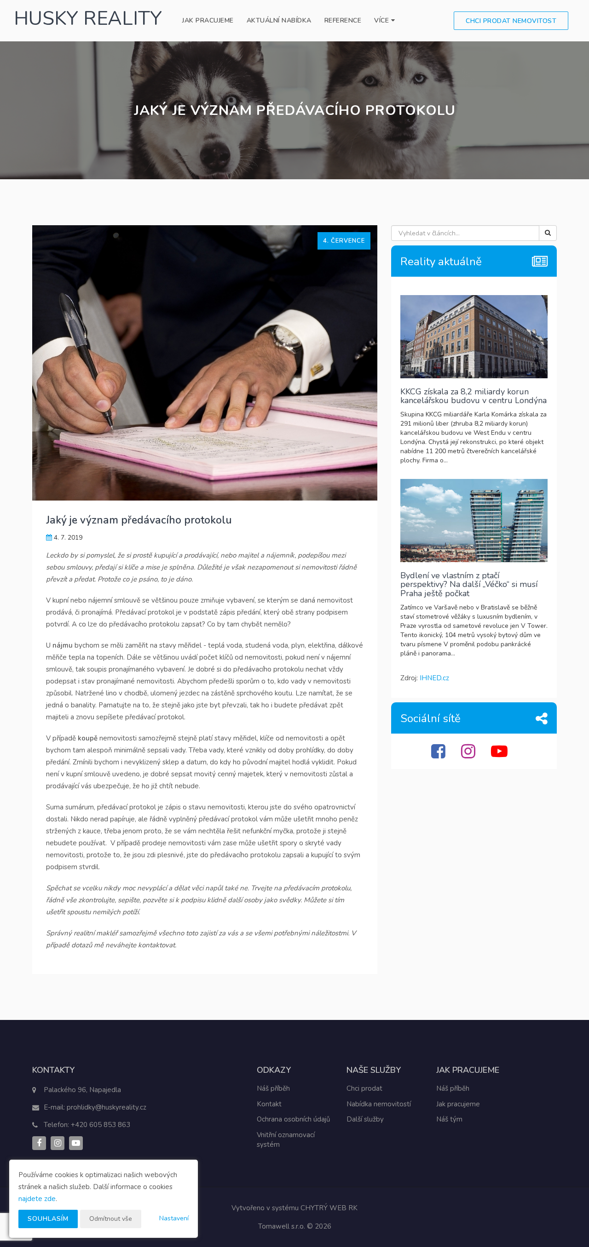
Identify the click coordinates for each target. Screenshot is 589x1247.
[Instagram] (469, 755)
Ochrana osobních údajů (293, 1119)
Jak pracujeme (208, 20)
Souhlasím (48, 1218)
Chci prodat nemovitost (511, 21)
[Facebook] (439, 755)
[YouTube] (500, 755)
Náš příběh (273, 1088)
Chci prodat (364, 1088)
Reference (343, 20)
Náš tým (449, 1119)
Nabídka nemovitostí (378, 1104)
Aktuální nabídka (279, 20)
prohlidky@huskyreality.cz (106, 1107)
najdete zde (37, 1198)
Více (382, 20)
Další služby (365, 1119)
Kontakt (269, 1104)
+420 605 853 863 (100, 1124)
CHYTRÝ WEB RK (329, 1208)
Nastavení (174, 1218)
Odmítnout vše (110, 1218)
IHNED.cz (434, 678)
